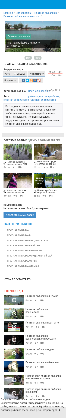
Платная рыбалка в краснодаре (37, 310)
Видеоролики (24, 12)
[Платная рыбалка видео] (14, 353)
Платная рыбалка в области (24, 250)
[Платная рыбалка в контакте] (14, 326)
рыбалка (33, 96)
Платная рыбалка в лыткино (23, 42)
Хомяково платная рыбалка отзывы (16, 191)
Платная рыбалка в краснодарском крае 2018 (41, 337)
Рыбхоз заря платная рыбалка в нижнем (43, 390)
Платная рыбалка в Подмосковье (27, 240)
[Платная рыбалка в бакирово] (14, 366)
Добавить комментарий (20, 214)
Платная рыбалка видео (40, 349)
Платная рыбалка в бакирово (42, 362)
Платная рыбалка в (45, 12)
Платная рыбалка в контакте (42, 322)
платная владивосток (16, 99)
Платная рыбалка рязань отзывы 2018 (17, 163)
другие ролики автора (44, 140)
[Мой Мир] (35, 80)
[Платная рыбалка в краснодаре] (14, 313)
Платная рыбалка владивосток (22, 16)
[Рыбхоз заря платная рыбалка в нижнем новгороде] (14, 380)
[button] (7, 74)
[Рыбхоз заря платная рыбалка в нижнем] (14, 393)
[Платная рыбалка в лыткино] (14, 300)
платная (35, 99)
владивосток (48, 99)
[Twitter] (27, 80)
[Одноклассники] (31, 80)
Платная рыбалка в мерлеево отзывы (47, 191)
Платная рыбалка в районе (23, 245)
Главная (8, 12)
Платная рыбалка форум (22, 261)
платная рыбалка (49, 96)
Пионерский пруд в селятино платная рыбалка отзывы (46, 164)
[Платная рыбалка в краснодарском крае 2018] (14, 340)
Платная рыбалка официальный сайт (30, 256)
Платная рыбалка (18, 230)
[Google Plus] (38, 80)
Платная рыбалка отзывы (23, 266)
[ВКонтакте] (23, 80)
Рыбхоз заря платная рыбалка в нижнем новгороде (43, 377)
